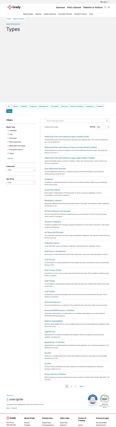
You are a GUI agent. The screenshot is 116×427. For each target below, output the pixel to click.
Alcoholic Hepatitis (53, 222)
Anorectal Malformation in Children (59, 310)
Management (43, 106)
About (8, 408)
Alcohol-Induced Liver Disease (57, 211)
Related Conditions (77, 106)
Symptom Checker (80, 14)
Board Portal (63, 422)
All (9, 106)
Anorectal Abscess (52, 302)
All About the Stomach (54, 232)
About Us (27, 422)
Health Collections (50, 14)
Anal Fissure (50, 259)
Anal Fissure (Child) (53, 270)
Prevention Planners (65, 14)
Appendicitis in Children (55, 342)
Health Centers (28, 14)
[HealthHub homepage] (15, 7)
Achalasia (49, 179)
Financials (27, 425)
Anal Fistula (50, 281)
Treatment (99, 106)
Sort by (92, 127)
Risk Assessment (15, 142)
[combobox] (77, 121)
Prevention (54, 106)
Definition (24, 106)
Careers (80, 425)
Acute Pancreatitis (52, 190)
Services (60, 7)
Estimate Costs (46, 422)
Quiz (11, 134)
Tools (91, 14)
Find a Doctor (74, 7)
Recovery (64, 106)
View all (10, 158)
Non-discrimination (101, 422)
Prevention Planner (16, 150)
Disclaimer (14, 408)
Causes (15, 106)
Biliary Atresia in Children (55, 374)
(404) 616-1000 (11, 425)
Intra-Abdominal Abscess (55, 169)
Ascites (48, 353)
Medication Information (17, 146)
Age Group (10, 179)
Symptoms (89, 106)
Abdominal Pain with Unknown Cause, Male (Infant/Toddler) (70, 158)
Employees (63, 425)
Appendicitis (50, 332)
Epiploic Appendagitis (54, 321)
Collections (10, 166)
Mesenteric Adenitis (53, 200)
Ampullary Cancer (52, 243)
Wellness (38, 14)
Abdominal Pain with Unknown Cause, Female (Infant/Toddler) (71, 147)
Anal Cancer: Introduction (55, 251)
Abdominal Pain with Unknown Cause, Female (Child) (67, 137)
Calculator (13, 130)
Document (13, 138)
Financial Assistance (48, 425)
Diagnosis (33, 106)
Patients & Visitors (93, 7)
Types (9, 111)
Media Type (10, 127)
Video (12, 153)
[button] (109, 7)
